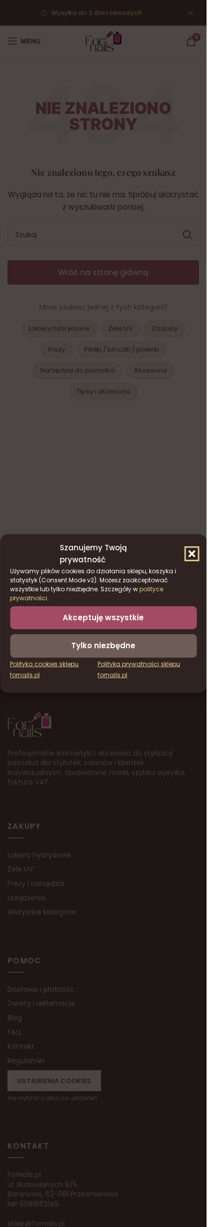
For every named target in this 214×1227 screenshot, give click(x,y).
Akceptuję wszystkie (103, 617)
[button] (192, 553)
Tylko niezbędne (103, 645)
